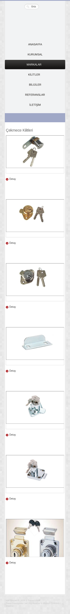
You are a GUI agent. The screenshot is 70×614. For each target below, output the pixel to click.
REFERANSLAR (35, 94)
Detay (12, 178)
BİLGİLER (35, 84)
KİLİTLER (22, 76)
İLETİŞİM (35, 104)
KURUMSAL (35, 54)
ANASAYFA (35, 44)
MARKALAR (23, 66)
